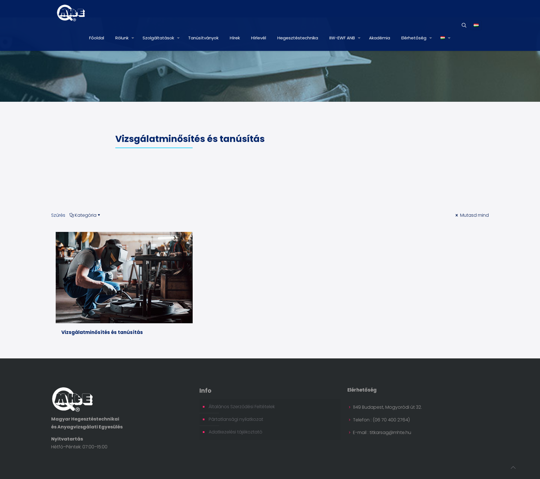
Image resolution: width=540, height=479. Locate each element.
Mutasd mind (474, 215)
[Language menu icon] (476, 25)
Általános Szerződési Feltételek (242, 406)
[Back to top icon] (513, 467)
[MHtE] (71, 12)
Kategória (85, 215)
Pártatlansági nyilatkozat (236, 419)
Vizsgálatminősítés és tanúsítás (102, 332)
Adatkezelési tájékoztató (235, 432)
